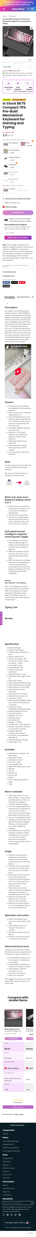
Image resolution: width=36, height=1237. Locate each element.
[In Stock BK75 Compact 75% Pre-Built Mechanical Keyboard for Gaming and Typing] (13, 1025)
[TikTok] (16, 1215)
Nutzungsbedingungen (11, 1151)
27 (27, 62)
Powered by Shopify (24, 1228)
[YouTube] (20, 1215)
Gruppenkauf (8, 1158)
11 (12, 62)
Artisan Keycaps (9, 1168)
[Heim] (18, 9)
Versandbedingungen (11, 1141)
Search (5, 1185)
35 (15, 63)
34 (14, 63)
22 (22, 62)
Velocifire (14, 1228)
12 (13, 62)
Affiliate (5, 1134)
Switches (6, 1171)
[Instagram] (12, 1215)
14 (15, 62)
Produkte (12, 16)
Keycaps (6, 1165)
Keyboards (7, 1161)
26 (26, 62)
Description (10, 297)
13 (14, 62)
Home (5, 16)
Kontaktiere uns (9, 1188)
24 (24, 62)
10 (11, 62)
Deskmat (6, 1178)
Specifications (23, 297)
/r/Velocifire (7, 1195)
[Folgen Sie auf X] (4, 1215)
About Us (6, 1192)
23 (23, 62)
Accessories (7, 1174)
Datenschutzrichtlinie (11, 1147)
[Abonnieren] (31, 1203)
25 (25, 62)
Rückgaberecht (8, 1144)
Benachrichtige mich (18, 238)
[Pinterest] (8, 1215)
